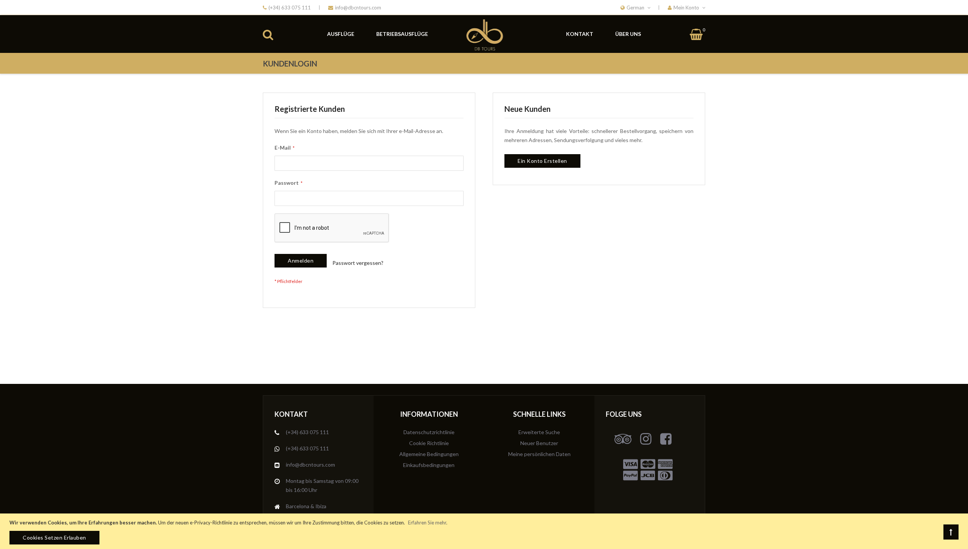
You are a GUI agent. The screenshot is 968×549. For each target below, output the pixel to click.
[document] (484, 531)
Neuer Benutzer (539, 443)
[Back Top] (951, 532)
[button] (686, 7)
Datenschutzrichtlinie (429, 432)
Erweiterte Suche (539, 432)
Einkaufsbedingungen (429, 465)
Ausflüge (340, 34)
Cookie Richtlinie (429, 443)
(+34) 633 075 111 (289, 8)
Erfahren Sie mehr (427, 523)
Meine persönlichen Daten (539, 454)
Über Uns (628, 34)
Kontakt (579, 34)
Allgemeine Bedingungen (429, 454)
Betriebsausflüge (402, 34)
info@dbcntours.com (358, 8)
